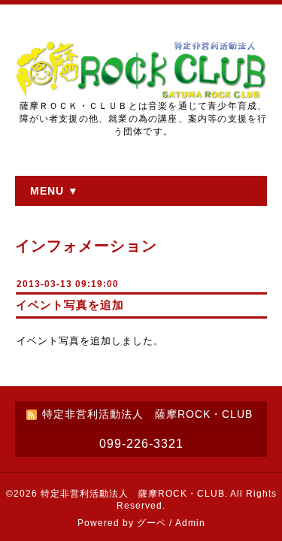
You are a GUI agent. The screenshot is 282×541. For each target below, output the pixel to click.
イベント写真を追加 (70, 304)
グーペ (151, 523)
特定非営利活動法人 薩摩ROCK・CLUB (133, 493)
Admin (190, 523)
